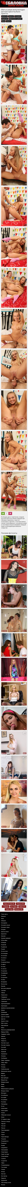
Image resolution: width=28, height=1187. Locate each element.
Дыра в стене (4, 1021)
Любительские (5, 1069)
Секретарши (4, 1152)
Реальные (3, 1143)
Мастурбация (4, 1078)
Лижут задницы (5, 1060)
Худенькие (5, 18)
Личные (3, 1064)
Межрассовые (5, 1082)
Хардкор (11, 16)
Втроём (3, 986)
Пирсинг (3, 1123)
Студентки (4, 1160)
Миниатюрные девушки (15, 18)
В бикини (3, 942)
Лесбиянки (4, 1058)
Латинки (3, 1056)
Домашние (4, 1012)
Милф (3, 21)
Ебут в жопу (4, 1023)
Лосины (3, 1067)
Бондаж (3, 929)
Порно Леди (9, 909)
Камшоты (3, 1040)
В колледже (4, 953)
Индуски (3, 1038)
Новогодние (4, 1110)
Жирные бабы (5, 1032)
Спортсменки (4, 1156)
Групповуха (4, 1006)
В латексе (3, 958)
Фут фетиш (4, 1176)
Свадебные (4, 1147)
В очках (3, 966)
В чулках (3, 975)
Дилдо (3, 1010)
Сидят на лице (5, 1154)
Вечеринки (4, 982)
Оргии (2, 1117)
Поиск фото (4, 914)
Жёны (2, 1027)
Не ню (2, 1106)
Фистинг (3, 1174)
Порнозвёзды (5, 1136)
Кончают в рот (5, 1043)
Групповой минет (5, 1003)
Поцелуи (3, 1139)
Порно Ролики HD (9, 903)
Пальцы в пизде (5, 1121)
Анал (2, 918)
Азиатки (8, 21)
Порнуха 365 (20, 903)
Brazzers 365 (18, 909)
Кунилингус (4, 1054)
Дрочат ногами (5, 1016)
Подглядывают (5, 1130)
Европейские (4, 1025)
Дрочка (3, 1019)
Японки (3, 1184)
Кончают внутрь (5, 1045)
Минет (3, 1086)
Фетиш (3, 1171)
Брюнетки (4, 16)
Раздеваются (4, 1141)
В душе (3, 949)
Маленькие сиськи (6, 1071)
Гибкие (3, 992)
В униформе (4, 973)
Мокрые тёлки (5, 1091)
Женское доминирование (8, 1030)
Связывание (4, 1150)
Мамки (3, 1073)
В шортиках (4, 977)
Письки (3, 1128)
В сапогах (3, 968)
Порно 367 (22, 906)
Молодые (3, 1093)
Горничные (4, 1001)
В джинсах (4, 947)
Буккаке (3, 936)
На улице (3, 1102)
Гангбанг (3, 990)
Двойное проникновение (8, 1008)
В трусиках (4, 971)
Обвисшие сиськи (6, 1115)
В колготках (4, 951)
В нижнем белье (5, 962)
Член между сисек (6, 1182)
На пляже (3, 1097)
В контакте (4, 955)
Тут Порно (14, 906)
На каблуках (4, 1095)
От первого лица (5, 1119)
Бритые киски (5, 931)
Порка (3, 1134)
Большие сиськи (5, 925)
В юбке (3, 979)
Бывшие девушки (5, 938)
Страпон (3, 1158)
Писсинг (3, 1126)
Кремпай (3, 1051)
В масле (3, 960)
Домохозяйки (5, 1014)
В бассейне (4, 940)
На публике (4, 1099)
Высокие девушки (6, 988)
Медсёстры (4, 1080)
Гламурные (4, 997)
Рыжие (3, 1145)
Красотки (3, 1049)
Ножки (3, 1112)
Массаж (3, 1075)
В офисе (3, 964)
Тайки (2, 1163)
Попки (3, 1132)
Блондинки (18, 16)
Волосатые (4, 984)
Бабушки (3, 920)
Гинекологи (4, 995)
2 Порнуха (6, 906)
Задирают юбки (5, 1034)
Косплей (3, 1047)
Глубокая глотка (5, 999)
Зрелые (3, 1036)
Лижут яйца (4, 1062)
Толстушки (4, 1167)
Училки (3, 1169)
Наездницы (4, 1104)
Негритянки (4, 1108)
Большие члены (5, 927)
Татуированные (5, 1165)
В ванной (3, 944)
